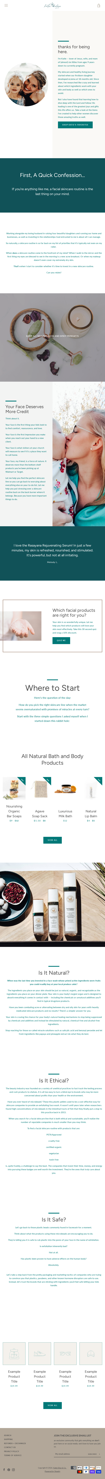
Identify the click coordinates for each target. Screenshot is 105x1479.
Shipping (8, 1439)
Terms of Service (13, 1455)
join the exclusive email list (72, 1435)
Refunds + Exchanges (15, 1443)
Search (7, 1435)
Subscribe (92, 1454)
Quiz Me (61, 640)
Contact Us (10, 1447)
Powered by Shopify (52, 1471)
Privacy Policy (11, 1451)
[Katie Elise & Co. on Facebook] (4, 1469)
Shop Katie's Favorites (75, 125)
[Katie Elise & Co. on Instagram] (13, 1469)
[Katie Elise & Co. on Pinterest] (8, 1469)
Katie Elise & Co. (60, 1468)
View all (52, 840)
